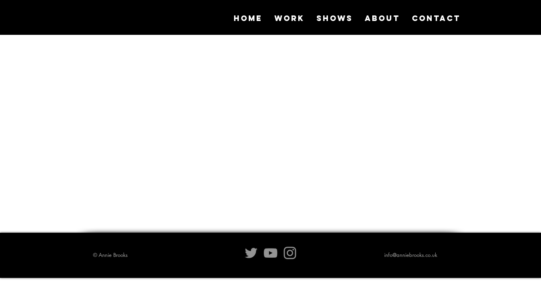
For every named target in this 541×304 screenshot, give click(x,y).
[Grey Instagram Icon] (290, 253)
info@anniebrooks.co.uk (410, 254)
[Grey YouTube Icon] (270, 253)
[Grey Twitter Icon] (251, 253)
